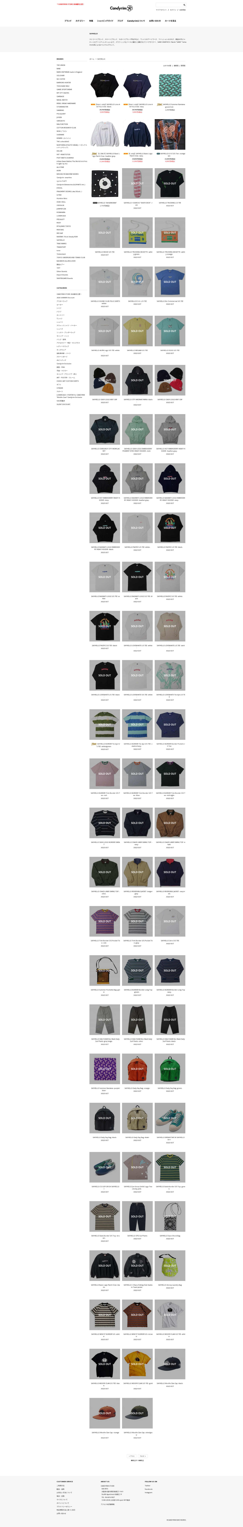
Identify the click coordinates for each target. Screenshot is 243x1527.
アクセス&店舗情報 (107, 1504)
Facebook (148, 1489)
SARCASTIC (61, 121)
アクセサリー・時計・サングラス (68, 343)
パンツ (59, 311)
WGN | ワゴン (62, 131)
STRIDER (60, 388)
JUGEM (59, 117)
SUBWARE (60, 135)
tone (58, 250)
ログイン (173, 10)
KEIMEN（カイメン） (64, 138)
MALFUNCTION (62, 124)
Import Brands (62, 275)
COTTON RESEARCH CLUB (66, 128)
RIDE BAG (60, 230)
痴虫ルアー (60, 264)
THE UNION (61, 65)
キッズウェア (61, 350)
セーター (60, 305)
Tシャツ (59, 318)
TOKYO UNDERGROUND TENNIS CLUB (71, 257)
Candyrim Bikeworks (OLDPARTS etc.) (71, 184)
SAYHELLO (101, 59)
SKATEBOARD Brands (65, 278)
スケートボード (62, 357)
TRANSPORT (61, 247)
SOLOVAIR (60, 75)
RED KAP (60, 233)
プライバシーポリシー (64, 1506)
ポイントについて (63, 1503)
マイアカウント (161, 10)
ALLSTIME (60, 167)
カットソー (60, 315)
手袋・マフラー (62, 371)
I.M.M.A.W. (60, 205)
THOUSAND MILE (63, 86)
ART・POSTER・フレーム (66, 377)
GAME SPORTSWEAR (64, 89)
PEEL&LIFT (61, 219)
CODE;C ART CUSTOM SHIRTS (68, 381)
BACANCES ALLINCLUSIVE (66, 261)
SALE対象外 (61, 401)
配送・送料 (60, 1489)
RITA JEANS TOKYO (64, 226)
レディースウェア (63, 346)
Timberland (61, 254)
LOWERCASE (61, 216)
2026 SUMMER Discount (65, 298)
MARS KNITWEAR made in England (69, 72)
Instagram (148, 1492)
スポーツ (60, 391)
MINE (58, 69)
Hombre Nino (62, 198)
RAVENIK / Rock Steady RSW (67, 237)
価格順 (176, 65)
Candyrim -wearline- (64, 177)
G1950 (59, 195)
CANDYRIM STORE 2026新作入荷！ (69, 294)
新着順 (183, 65)
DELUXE (59, 151)
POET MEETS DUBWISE (65, 158)
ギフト (59, 384)
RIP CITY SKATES (63, 93)
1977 (58, 268)
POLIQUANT (61, 114)
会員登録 (182, 10)
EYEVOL (59, 188)
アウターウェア (62, 301)
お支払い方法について (64, 1492)
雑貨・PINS (61, 367)
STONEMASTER (62, 107)
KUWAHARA (61, 212)
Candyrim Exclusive (64, 364)
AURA (59, 170)
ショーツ (60, 322)
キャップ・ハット (63, 336)
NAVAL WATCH (62, 100)
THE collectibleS (63, 141)
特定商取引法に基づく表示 (66, 1510)
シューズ (60, 329)
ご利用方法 (60, 1486)
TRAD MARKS (62, 243)
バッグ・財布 (61, 339)
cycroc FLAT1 (62, 181)
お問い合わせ (61, 1513)
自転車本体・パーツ (64, 353)
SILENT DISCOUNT (63, 404)
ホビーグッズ (61, 360)
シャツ (59, 308)
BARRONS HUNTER (64, 82)
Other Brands (62, 271)
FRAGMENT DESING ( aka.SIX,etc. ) (69, 191)
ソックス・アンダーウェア (66, 332)
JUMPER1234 (61, 209)
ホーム (92, 59)
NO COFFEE (61, 79)
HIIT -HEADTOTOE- (64, 154)
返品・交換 (60, 1496)
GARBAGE (60, 96)
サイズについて (62, 1499)
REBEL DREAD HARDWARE (66, 103)
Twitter (147, 1486)
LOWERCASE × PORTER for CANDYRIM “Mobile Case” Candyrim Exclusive (71, 396)
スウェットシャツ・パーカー (67, 325)
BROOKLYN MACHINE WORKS (68, 174)
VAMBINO (60, 110)
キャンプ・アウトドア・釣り (67, 374)
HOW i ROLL (61, 202)
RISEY (59, 223)
